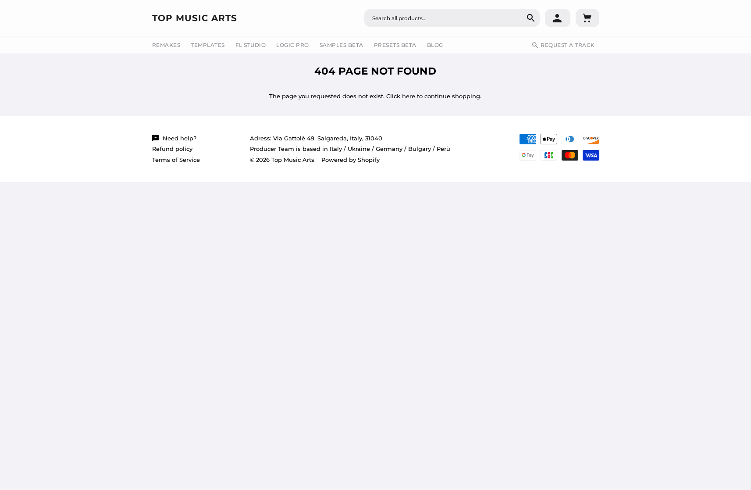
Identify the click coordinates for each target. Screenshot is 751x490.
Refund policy (172, 148)
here (408, 96)
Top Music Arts (194, 18)
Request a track (568, 45)
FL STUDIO (250, 45)
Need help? (179, 138)
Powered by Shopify (350, 159)
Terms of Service (176, 159)
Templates (208, 45)
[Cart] (587, 18)
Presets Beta (395, 45)
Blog (435, 45)
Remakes (166, 45)
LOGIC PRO (292, 45)
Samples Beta (341, 45)
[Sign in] (557, 18)
